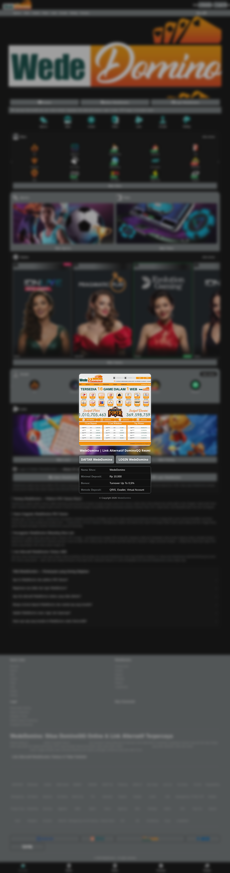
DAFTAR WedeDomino (96, 459)
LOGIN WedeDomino (133, 459)
